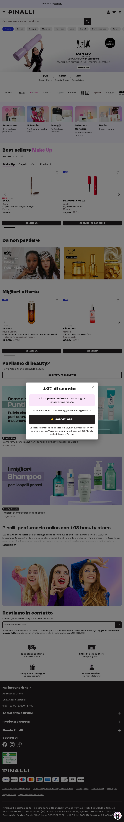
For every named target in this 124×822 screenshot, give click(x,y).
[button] (118, 816)
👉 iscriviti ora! (62, 419)
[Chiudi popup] (93, 387)
